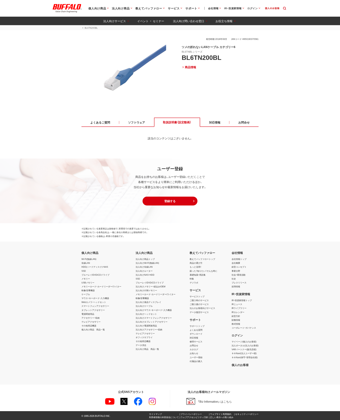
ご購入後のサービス (199, 304)
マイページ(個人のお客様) (244, 341)
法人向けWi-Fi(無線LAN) (147, 262)
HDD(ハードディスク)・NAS (94, 266)
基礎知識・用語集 (198, 274)
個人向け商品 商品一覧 (93, 329)
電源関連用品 (87, 313)
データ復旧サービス (199, 312)
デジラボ (194, 282)
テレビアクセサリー (91, 321)
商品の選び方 (196, 262)
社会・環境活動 (238, 274)
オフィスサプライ (144, 337)
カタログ (194, 349)
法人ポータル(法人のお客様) (245, 345)
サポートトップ (197, 326)
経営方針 (236, 316)
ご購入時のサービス (199, 300)
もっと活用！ (195, 266)
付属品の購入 (196, 361)
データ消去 (141, 345)
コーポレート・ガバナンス (244, 327)
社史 (234, 278)
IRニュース (237, 304)
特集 (192, 278)
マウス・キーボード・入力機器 (95, 298)
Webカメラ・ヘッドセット (93, 302)
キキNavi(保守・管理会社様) (245, 357)
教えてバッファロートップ (202, 259)
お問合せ (194, 345)
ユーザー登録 (196, 357)
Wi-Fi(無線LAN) (88, 259)
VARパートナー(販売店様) (244, 349)
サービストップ (197, 296)
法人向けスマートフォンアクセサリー (154, 317)
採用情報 (236, 286)
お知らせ (194, 353)
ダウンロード (196, 333)
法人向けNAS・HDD (145, 274)
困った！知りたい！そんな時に (203, 270)
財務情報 (236, 320)
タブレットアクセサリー (93, 310)
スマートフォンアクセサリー (95, 306)
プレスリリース (239, 282)
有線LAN (85, 262)
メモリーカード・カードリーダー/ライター (101, 286)
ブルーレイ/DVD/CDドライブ (95, 274)
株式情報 (236, 323)
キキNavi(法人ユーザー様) (244, 353)
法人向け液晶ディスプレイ (148, 302)
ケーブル (85, 294)
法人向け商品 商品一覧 (147, 349)
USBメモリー (87, 282)
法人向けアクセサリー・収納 (149, 329)
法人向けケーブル (144, 306)
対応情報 (194, 337)
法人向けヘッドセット (146, 313)
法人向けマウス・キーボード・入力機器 (154, 310)
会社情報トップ (239, 259)
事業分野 (236, 270)
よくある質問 (196, 329)
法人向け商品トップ (145, 259)
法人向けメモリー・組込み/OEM (150, 286)
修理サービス (196, 341)
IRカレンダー (238, 312)
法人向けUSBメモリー (146, 290)
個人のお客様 (240, 365)
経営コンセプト (239, 266)
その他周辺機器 (88, 325)
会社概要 (236, 262)
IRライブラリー (239, 308)
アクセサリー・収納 (90, 317)
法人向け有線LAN (144, 266)
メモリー (85, 278)
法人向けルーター (144, 270)
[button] (170, 201)
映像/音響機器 (88, 290)
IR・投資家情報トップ (242, 300)
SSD (83, 270)
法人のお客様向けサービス (202, 308)
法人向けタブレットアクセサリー (152, 321)
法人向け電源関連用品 (146, 325)
